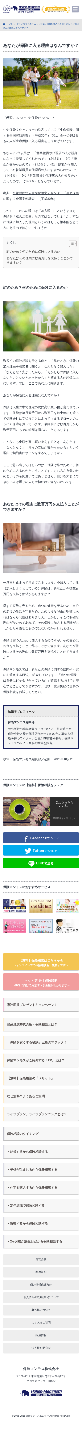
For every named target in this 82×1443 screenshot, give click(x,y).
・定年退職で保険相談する (26, 1205)
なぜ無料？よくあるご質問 (26, 1096)
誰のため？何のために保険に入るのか (33, 251)
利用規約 (41, 1272)
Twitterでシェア (44, 850)
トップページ (12, 23)
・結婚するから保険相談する (27, 1151)
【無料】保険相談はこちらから (41, 962)
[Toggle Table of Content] (70, 243)
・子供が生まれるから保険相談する (32, 1169)
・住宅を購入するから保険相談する (32, 1187)
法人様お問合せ (41, 1348)
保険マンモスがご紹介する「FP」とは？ (36, 1060)
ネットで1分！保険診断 (41, 982)
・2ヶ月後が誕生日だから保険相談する (34, 1241)
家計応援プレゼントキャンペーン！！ (34, 1004)
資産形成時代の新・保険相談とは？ (32, 1024)
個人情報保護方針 (41, 1284)
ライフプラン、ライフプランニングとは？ (37, 1114)
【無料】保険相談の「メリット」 (30, 1078)
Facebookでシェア (44, 838)
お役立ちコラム (28, 23)
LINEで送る (44, 863)
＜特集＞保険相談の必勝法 (51, 23)
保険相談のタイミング (22, 1133)
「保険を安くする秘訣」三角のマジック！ (37, 1042)
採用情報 (41, 1335)
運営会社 (41, 1259)
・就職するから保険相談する (27, 1223)
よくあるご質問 (41, 1322)
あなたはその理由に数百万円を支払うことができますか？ (40, 260)
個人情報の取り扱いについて (41, 1297)
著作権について (41, 1310)
